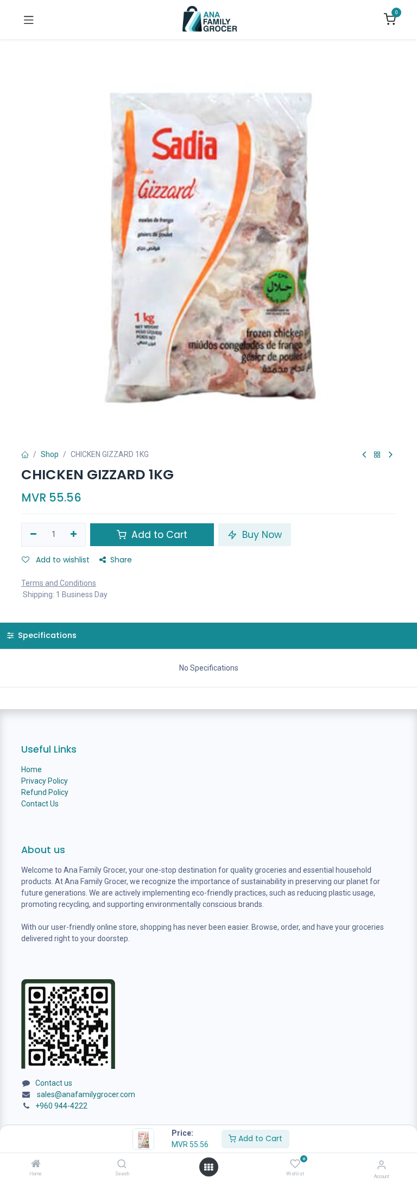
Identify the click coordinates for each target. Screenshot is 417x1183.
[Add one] (74, 534)
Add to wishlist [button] (62, 559)
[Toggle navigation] (28, 19)
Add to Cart (259, 1138)
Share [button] (121, 559)
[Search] (122, 1164)
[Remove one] (33, 534)
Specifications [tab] (46, 635)
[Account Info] (381, 1165)
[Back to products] (377, 455)
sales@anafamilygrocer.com (86, 1094)
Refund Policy (44, 792)
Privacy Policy (44, 781)
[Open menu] (208, 1167)
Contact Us (40, 803)
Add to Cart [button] (158, 534)
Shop (50, 454)
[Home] (36, 1164)
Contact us (53, 1083)
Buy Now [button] (260, 534)
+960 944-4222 (61, 1105)
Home (31, 769)
